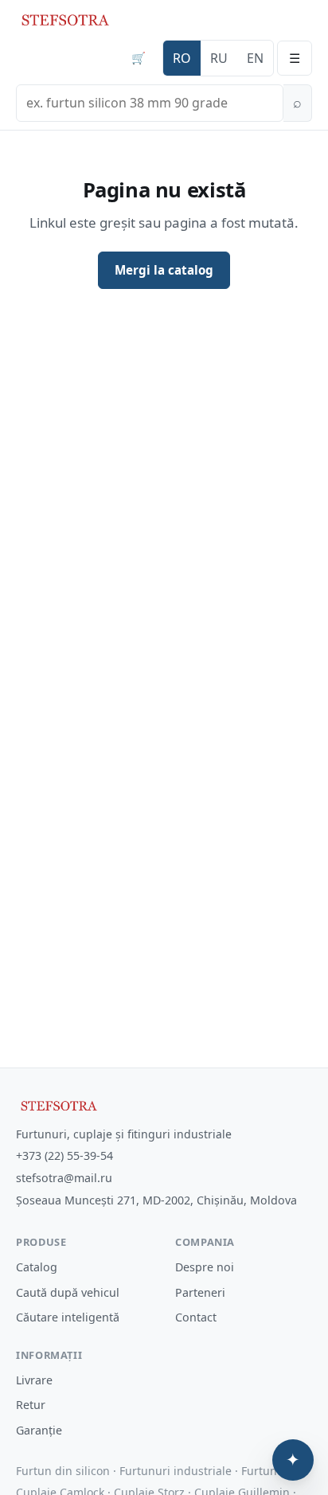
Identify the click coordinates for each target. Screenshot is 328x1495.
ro (182, 58)
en (255, 58)
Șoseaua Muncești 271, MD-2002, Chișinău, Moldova (156, 1200)
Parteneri (200, 1292)
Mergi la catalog (164, 270)
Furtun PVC (270, 1470)
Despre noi (204, 1266)
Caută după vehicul (67, 1292)
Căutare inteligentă (67, 1317)
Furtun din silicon (63, 1470)
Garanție (39, 1430)
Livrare (34, 1380)
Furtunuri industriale (175, 1470)
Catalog (36, 1266)
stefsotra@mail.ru (64, 1177)
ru (219, 58)
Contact (196, 1317)
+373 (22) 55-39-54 (64, 1155)
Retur (30, 1404)
